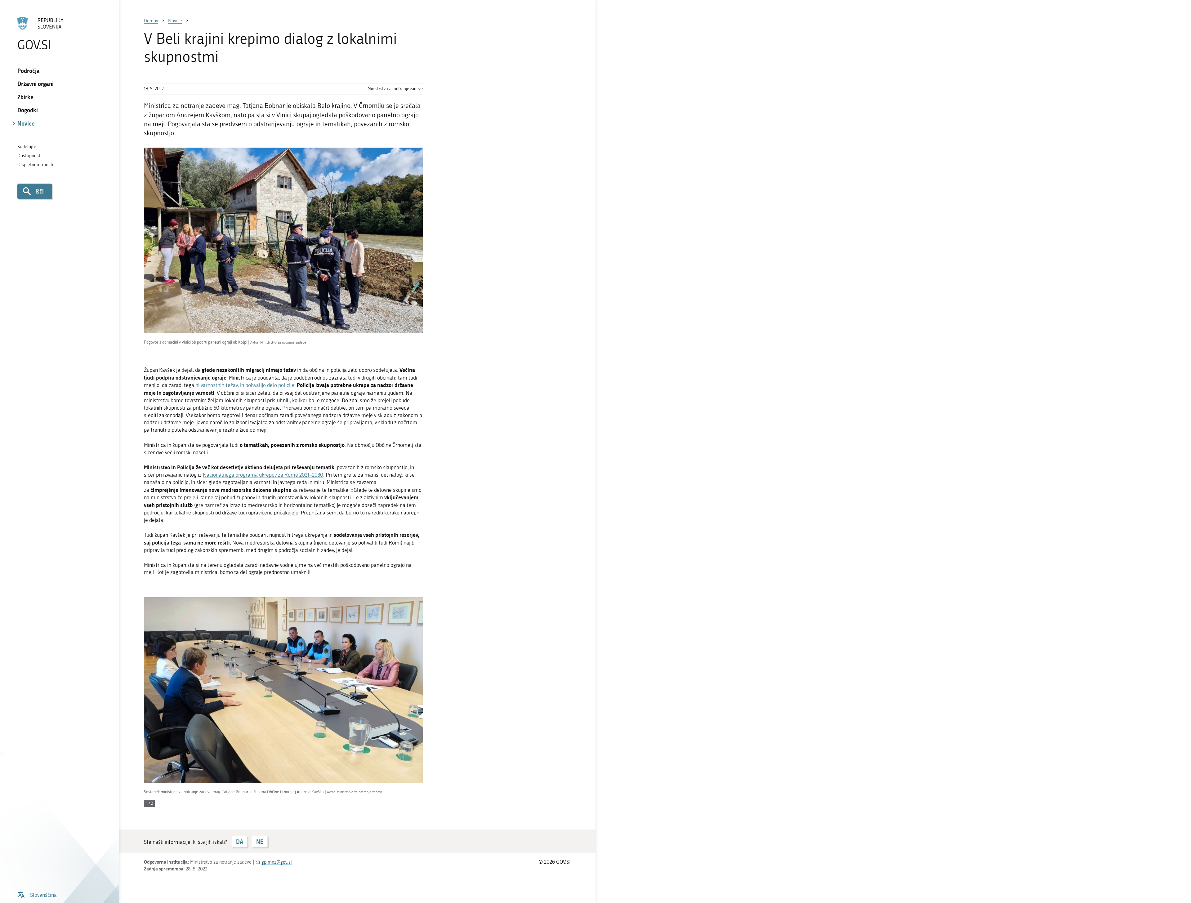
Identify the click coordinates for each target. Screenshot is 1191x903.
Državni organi (35, 84)
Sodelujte (26, 146)
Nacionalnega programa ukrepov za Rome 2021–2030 (263, 475)
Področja (28, 71)
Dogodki (27, 110)
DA (239, 842)
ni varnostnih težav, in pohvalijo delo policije (244, 385)
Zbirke (25, 97)
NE (259, 842)
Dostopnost (28, 155)
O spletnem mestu (36, 164)
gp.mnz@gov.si (276, 862)
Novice (26, 123)
